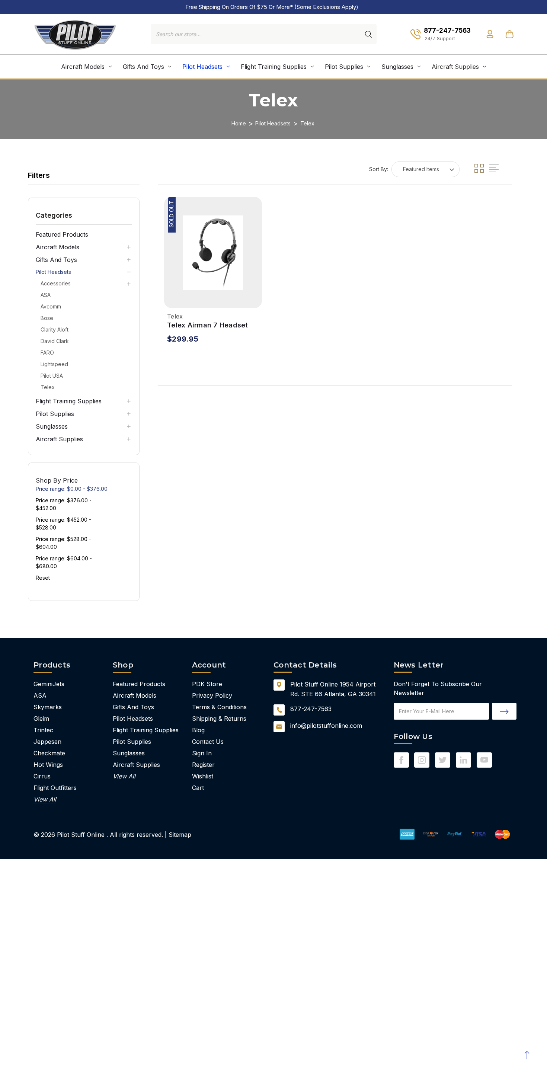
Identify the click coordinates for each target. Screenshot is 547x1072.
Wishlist (202, 776)
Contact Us (208, 741)
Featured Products (62, 234)
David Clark (55, 341)
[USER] (490, 34)
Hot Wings (48, 764)
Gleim (41, 718)
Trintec (43, 730)
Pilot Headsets (202, 66)
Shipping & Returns (219, 718)
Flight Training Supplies (274, 66)
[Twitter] (443, 760)
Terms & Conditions (219, 707)
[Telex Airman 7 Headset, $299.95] (213, 252)
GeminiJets (48, 684)
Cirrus (42, 776)
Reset (43, 578)
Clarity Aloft (54, 329)
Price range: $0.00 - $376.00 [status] (72, 489)
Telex (48, 387)
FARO (47, 352)
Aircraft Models (83, 66)
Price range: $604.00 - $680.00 (64, 562)
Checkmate (49, 753)
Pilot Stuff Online (81, 834)
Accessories (56, 283)
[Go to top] (526, 1055)
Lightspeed (54, 364)
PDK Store (207, 684)
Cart (198, 787)
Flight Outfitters (55, 787)
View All (44, 799)
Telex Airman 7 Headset (207, 325)
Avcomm (51, 306)
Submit (504, 711)
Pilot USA (52, 375)
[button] (84, 215)
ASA (46, 295)
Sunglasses (397, 66)
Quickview (172, 299)
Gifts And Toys (143, 66)
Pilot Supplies (344, 66)
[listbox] (425, 169)
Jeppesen (47, 741)
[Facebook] (401, 760)
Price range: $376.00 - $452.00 (64, 504)
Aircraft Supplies (455, 66)
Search (368, 34)
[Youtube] (484, 760)
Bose (47, 318)
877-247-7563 (311, 709)
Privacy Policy (212, 695)
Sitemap (180, 834)
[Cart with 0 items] (509, 34)
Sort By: (378, 169)
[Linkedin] (463, 760)
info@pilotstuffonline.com (326, 725)
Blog (198, 730)
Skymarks (47, 707)
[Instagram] (422, 760)
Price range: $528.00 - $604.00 (63, 543)
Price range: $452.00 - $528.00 (63, 523)
